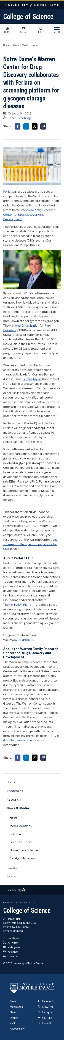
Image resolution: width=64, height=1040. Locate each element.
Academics (14, 791)
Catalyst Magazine (22, 858)
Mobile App (16, 1006)
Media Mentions (21, 826)
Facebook (13, 938)
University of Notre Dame (32, 5)
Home (7, 32)
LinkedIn (12, 956)
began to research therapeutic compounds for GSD (31, 544)
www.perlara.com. (21, 639)
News (35, 45)
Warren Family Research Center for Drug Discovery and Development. (29, 214)
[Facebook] (17, 126)
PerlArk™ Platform (22, 604)
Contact (23, 32)
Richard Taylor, (31, 379)
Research (13, 799)
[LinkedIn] (26, 126)
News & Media (21, 45)
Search (41, 32)
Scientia (15, 834)
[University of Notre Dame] (32, 987)
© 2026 (7, 963)
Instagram (13, 947)
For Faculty (14, 890)
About (11, 877)
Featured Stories (21, 842)
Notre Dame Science (24, 850)
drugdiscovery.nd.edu (17, 740)
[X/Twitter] (35, 126)
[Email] (43, 126)
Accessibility (17, 1028)
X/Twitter (13, 942)
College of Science (28, 16)
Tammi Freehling (19, 118)
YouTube (12, 951)
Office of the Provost (20, 902)
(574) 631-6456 (21, 926)
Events (11, 868)
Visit (12, 1023)
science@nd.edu (13, 930)
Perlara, (8, 191)
